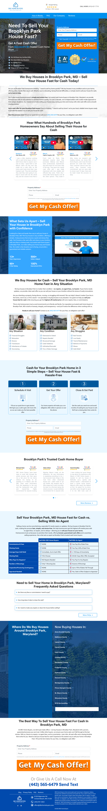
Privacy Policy (65, 39)
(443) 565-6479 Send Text (53, 784)
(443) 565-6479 (52, 115)
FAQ (35, 792)
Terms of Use (67, 198)
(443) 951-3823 (39, 802)
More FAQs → (88, 615)
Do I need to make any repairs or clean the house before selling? (39, 608)
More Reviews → (87, 503)
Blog (19, 792)
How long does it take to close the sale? (31, 600)
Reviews (40, 792)
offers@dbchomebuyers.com (44, 805)
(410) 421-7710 (93, 6)
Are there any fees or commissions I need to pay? (34, 592)
